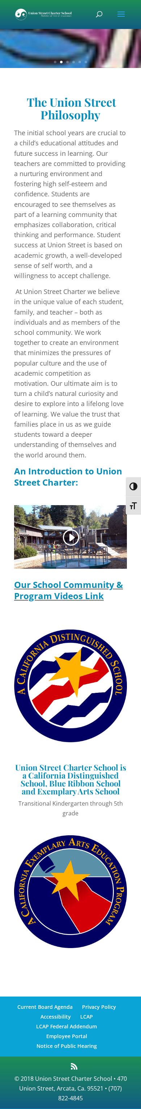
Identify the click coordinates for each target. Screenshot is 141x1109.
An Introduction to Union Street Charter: (68, 476)
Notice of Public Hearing (67, 1045)
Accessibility (55, 1016)
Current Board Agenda (45, 1006)
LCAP (86, 1016)
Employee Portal (66, 1036)
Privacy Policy (99, 1006)
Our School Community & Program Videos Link (68, 590)
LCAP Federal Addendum (66, 1026)
